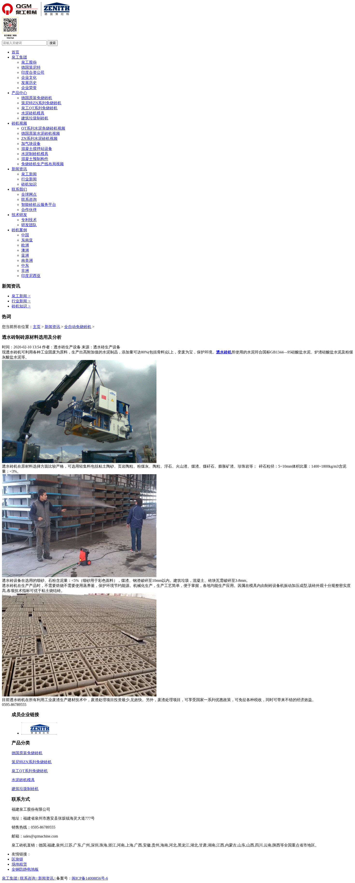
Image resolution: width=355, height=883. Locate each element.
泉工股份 (29, 62)
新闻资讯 (19, 169)
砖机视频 (19, 123)
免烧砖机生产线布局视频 (42, 164)
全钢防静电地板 (25, 869)
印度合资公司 (32, 72)
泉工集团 (19, 57)
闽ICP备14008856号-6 (90, 878)
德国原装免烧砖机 (36, 98)
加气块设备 (31, 144)
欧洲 (25, 245)
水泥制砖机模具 (34, 154)
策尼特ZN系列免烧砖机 (41, 103)
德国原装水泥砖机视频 (40, 133)
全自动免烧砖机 (77, 327)
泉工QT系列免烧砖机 (39, 108)
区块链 (17, 859)
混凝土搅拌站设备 (36, 149)
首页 (15, 52)
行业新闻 (29, 179)
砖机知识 (29, 184)
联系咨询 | (29, 878)
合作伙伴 (29, 210)
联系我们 (19, 189)
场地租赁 (19, 864)
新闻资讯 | (47, 878)
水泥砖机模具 (32, 113)
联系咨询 (29, 199)
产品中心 (19, 93)
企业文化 (29, 77)
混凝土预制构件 (34, 159)
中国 (25, 235)
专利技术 (29, 220)
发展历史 (29, 83)
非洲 (25, 271)
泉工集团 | (11, 878)
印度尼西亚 (31, 276)
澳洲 (25, 250)
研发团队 (29, 225)
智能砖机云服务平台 (38, 204)
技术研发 (19, 215)
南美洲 (27, 260)
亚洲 (25, 255)
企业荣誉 (29, 88)
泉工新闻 (29, 174)
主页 (37, 327)
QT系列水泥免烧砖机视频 (43, 128)
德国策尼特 (31, 67)
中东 (25, 265)
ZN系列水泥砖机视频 (39, 138)
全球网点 (29, 194)
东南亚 (27, 240)
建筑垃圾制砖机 (34, 118)
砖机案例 (19, 230)
